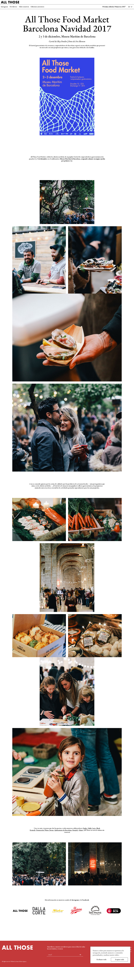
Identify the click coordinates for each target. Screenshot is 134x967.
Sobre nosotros (24, 7)
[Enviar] (80, 954)
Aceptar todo (119, 959)
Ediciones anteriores (37, 7)
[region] (110, 954)
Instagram (4, 7)
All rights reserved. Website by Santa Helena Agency (14, 961)
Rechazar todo (101, 959)
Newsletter (13, 7)
